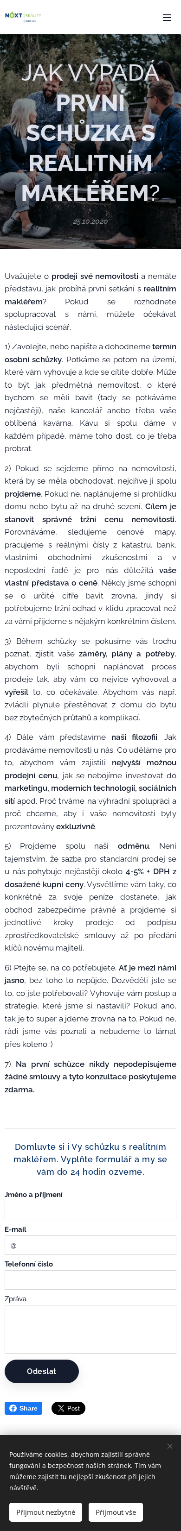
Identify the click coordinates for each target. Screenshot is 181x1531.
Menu (167, 17)
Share (28, 1408)
